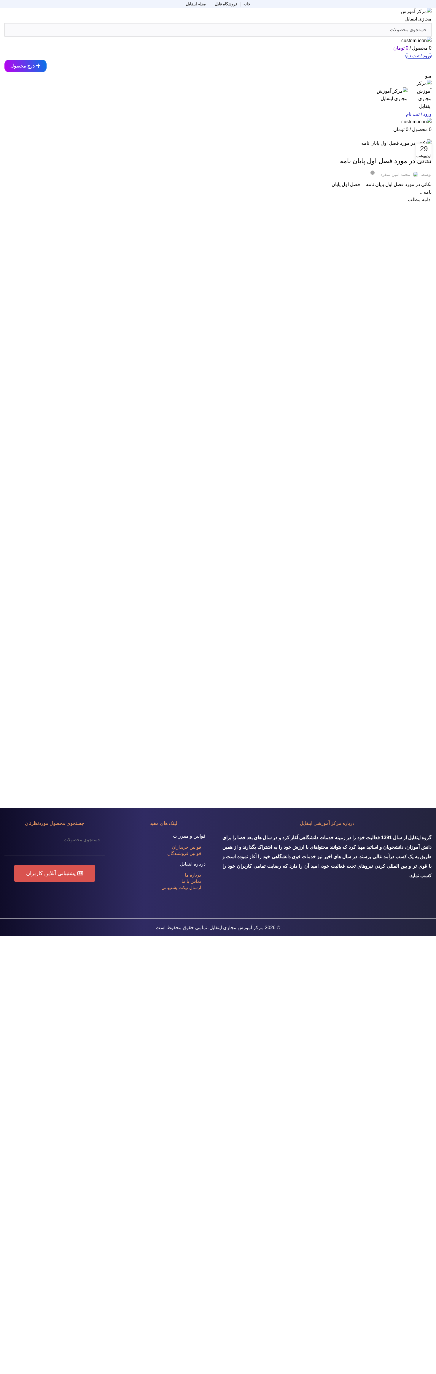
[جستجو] (12, 840)
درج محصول (22, 65)
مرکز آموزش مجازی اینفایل (236, 927)
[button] (54, 873)
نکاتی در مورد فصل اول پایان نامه (386, 161)
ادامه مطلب (420, 199)
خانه (429, 135)
